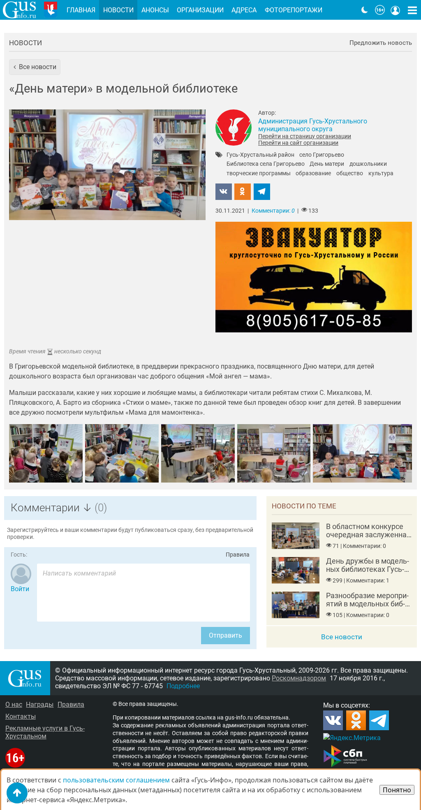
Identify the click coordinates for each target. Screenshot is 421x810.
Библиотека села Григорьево (266, 164)
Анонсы (155, 10)
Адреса (244, 10)
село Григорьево (321, 155)
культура (380, 173)
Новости (25, 43)
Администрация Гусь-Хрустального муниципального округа (312, 125)
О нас (13, 704)
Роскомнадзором (299, 678)
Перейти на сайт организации (298, 142)
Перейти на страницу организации (304, 136)
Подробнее (183, 686)
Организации (200, 10)
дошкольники (368, 164)
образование (313, 173)
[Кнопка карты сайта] (412, 10)
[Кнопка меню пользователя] (395, 10)
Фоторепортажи (293, 10)
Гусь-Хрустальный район (260, 155)
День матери (327, 164)
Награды (39, 704)
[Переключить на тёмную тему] (365, 10)
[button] (34, 67)
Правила (238, 554)
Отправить (225, 635)
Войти (20, 589)
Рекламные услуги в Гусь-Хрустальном (45, 732)
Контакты (20, 716)
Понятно (397, 789)
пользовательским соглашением (116, 779)
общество (349, 173)
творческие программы (259, 173)
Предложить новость (380, 42)
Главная (81, 10)
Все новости (341, 637)
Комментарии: (273, 210)
